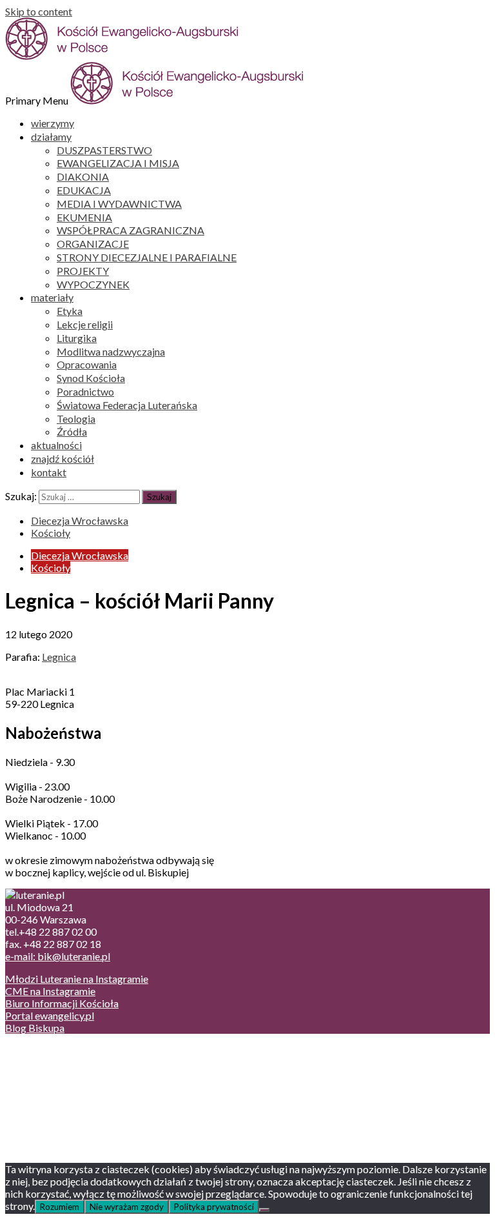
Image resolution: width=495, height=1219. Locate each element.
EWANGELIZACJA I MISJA (118, 163)
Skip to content (38, 11)
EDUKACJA (84, 190)
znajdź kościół (62, 458)
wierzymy (52, 123)
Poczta (47, 1050)
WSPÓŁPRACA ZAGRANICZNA (130, 230)
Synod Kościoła (91, 378)
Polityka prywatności (214, 1207)
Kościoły (50, 533)
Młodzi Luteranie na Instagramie (76, 978)
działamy (51, 136)
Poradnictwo (85, 391)
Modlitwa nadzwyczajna (111, 351)
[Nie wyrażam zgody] (264, 1210)
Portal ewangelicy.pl (49, 1015)
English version (64, 1075)
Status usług (57, 1087)
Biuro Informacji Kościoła (62, 1003)
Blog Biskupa (34, 1028)
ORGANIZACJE (93, 243)
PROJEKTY (83, 271)
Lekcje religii (85, 324)
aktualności (56, 445)
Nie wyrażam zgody (127, 1207)
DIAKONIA (83, 176)
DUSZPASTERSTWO (104, 150)
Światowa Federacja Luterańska (127, 405)
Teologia (76, 418)
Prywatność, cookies (76, 1062)
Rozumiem (59, 1207)
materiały (52, 297)
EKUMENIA (84, 217)
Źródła (72, 431)
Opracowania (87, 364)
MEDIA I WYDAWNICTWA (119, 203)
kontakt (48, 472)
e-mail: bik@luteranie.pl (57, 956)
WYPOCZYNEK (93, 284)
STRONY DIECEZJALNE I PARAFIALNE (147, 257)
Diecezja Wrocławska (79, 520)
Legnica (59, 656)
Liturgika (77, 338)
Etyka (69, 311)
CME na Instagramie (50, 991)
